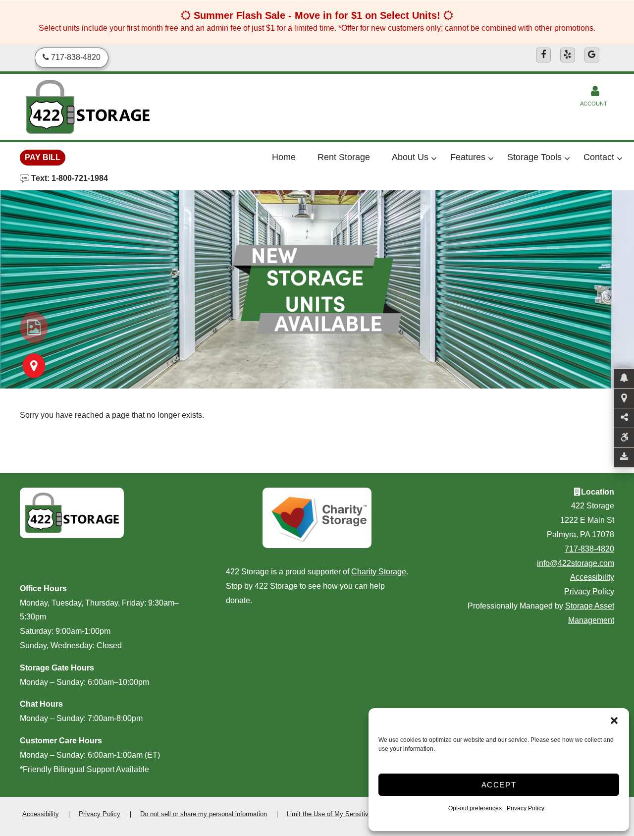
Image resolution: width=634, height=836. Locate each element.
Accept (499, 784)
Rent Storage (343, 157)
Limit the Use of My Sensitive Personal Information (360, 814)
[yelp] (567, 55)
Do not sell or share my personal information (203, 814)
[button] (614, 720)
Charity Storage (378, 571)
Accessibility (592, 577)
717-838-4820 (589, 549)
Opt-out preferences (475, 808)
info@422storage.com (575, 563)
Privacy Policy (525, 808)
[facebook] (543, 55)
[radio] (34, 327)
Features (467, 157)
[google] (591, 55)
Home (284, 157)
